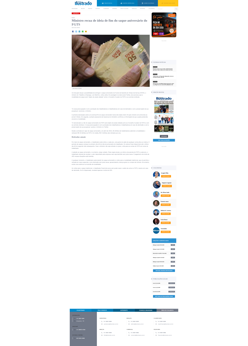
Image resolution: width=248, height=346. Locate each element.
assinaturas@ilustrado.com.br (111, 324)
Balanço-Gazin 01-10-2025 (158, 257)
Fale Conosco (102, 310)
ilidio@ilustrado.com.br (109, 335)
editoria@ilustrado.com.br (137, 324)
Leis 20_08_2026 (156, 291)
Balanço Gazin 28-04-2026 (158, 244)
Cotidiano (106, 8)
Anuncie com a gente (169, 3)
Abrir (173, 244)
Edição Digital (108, 3)
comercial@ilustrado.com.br (138, 335)
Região (83, 8)
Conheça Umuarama (145, 310)
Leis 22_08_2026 (156, 283)
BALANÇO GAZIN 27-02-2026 (159, 253)
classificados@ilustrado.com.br (165, 324)
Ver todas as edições (164, 140)
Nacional (142, 8)
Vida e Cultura (124, 8)
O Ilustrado (81, 310)
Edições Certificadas (128, 3)
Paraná (90, 8)
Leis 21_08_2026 (156, 287)
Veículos (134, 8)
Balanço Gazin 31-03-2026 (158, 249)
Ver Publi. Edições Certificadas (164, 270)
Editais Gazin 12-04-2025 (158, 265)
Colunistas (152, 8)
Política (98, 8)
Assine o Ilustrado (149, 3)
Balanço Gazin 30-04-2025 (158, 261)
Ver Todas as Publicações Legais (164, 296)
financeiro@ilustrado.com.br (165, 335)
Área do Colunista (167, 310)
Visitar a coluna (166, 176)
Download (171, 283)
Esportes (114, 8)
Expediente (124, 310)
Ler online (164, 136)
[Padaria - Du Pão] (164, 25)
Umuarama (75, 8)
